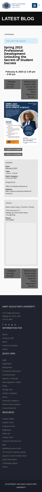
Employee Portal (8, 426)
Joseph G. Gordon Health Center (14, 456)
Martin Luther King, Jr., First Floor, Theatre (20, 207)
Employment (7, 367)
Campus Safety (8, 419)
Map (4, 445)
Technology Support (10, 463)
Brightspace (6, 430)
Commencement (8, 375)
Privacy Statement (9, 408)
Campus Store (7, 437)
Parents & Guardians (10, 345)
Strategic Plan (7, 389)
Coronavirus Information (11, 371)
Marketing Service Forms (11, 448)
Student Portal (7, 422)
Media (4, 342)
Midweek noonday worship (11, 84)
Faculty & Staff (7, 338)
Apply (4, 360)
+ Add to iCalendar (13, 154)
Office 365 (6, 433)
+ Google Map (10, 215)
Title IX (4, 467)
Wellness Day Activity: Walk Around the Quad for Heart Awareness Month (30, 89)
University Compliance (10, 401)
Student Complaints (9, 393)
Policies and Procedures (11, 404)
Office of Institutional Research (16, 186)
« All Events (9, 34)
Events (4, 397)
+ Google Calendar (13, 149)
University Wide (11, 178)
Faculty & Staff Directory (11, 441)
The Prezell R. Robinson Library (14, 452)
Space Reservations (9, 459)
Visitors (5, 349)
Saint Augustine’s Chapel (11, 382)
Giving (4, 386)
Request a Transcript (10, 378)
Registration (6, 364)
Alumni (4, 334)
